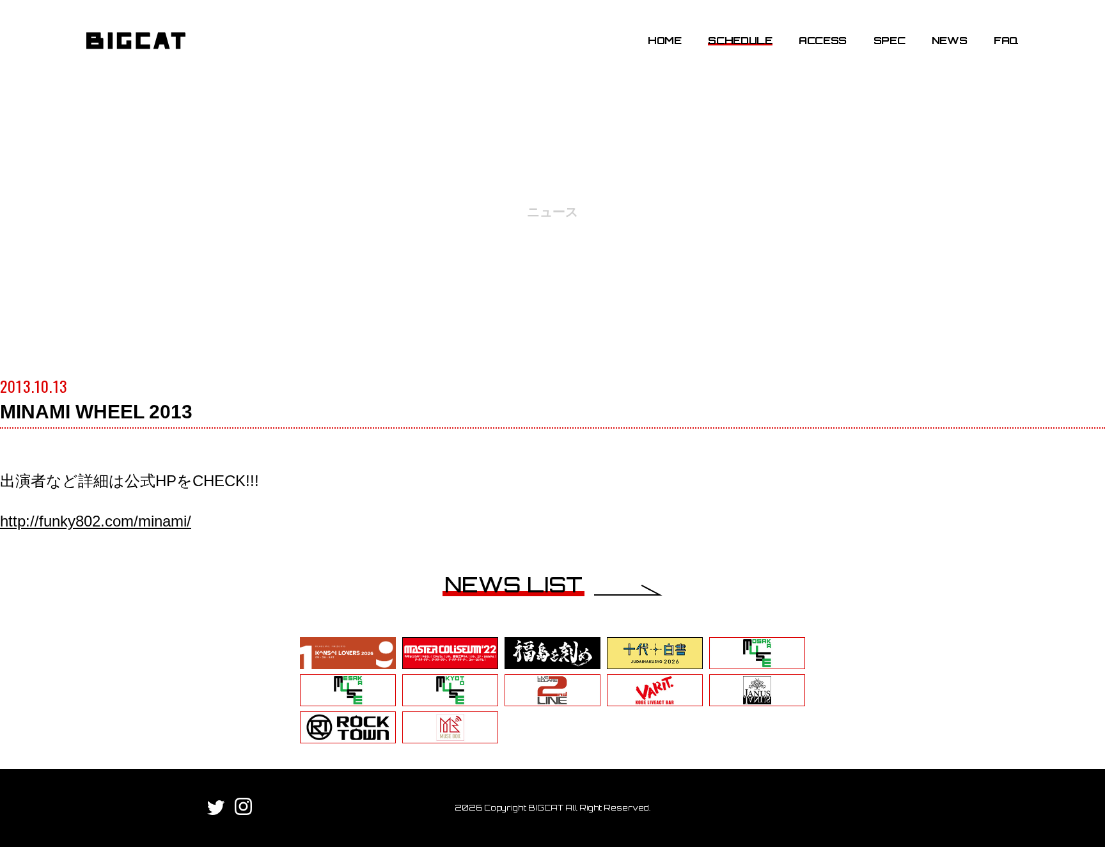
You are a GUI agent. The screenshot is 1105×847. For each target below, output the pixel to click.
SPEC (889, 40)
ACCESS (823, 40)
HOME (665, 40)
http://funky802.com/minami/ (95, 521)
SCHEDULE (740, 40)
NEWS (950, 40)
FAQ (1006, 40)
